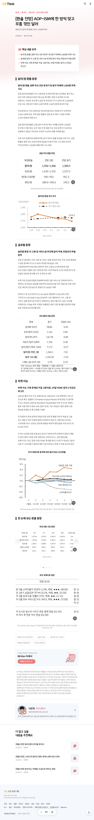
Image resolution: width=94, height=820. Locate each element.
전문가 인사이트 (28, 807)
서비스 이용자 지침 (23, 814)
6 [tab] (50, 567)
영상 (10, 807)
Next (76, 540)
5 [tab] (49, 567)
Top (89, 812)
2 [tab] (44, 567)
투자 (25, 12)
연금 (42, 804)
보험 (37, 804)
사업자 (48, 804)
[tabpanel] (47, 541)
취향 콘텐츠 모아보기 (41, 807)
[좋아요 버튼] (41, 812)
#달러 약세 (41, 637)
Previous (18, 540)
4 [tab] (47, 567)
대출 (15, 804)
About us (64, 807)
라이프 (21, 804)
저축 (5, 804)
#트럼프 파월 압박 (23, 643)
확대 (73, 182)
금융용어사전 (54, 807)
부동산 (27, 804)
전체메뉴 (90, 3)
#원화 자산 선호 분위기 (25, 637)
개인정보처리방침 (9, 814)
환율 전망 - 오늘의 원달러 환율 (38, 12)
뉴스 (5, 807)
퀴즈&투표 (17, 807)
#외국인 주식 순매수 (57, 637)
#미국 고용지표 (39, 643)
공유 (52, 812)
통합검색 (85, 3)
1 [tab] (43, 567)
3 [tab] (46, 567)
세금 (32, 804)
